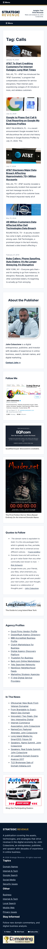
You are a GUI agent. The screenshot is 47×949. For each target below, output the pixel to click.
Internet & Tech (10, 871)
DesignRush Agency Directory (25, 634)
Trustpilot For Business (22, 657)
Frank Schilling (34, 552)
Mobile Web (8, 907)
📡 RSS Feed (19, 932)
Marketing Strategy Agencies (25, 674)
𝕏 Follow (7, 932)
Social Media (9, 879)
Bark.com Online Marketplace (25, 661)
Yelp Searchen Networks (23, 664)
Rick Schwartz (17, 565)
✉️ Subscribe (33, 932)
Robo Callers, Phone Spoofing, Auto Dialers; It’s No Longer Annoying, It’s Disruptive (23, 261)
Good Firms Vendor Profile (24, 631)
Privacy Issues (10, 912)
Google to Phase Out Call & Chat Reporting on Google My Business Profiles (23, 120)
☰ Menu (6, 2)
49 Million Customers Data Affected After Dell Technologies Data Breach (21, 225)
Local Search (9, 903)
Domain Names (10, 866)
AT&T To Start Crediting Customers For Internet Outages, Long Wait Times (21, 66)
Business (7, 894)
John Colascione (32, 588)
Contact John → (13, 362)
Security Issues (10, 884)
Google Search (10, 875)
